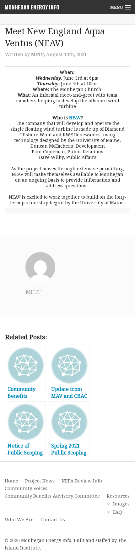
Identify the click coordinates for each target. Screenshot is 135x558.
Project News (40, 481)
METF (33, 292)
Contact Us (52, 519)
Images (121, 504)
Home (11, 481)
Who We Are (19, 519)
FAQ (117, 512)
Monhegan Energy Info (32, 7)
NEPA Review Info (82, 481)
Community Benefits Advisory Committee (52, 496)
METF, (38, 54)
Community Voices (26, 488)
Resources (118, 496)
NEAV (75, 117)
